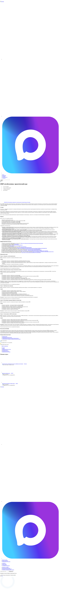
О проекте (3, 561)
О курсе (3, 346)
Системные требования (6, 564)
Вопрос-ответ (4, 562)
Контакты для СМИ (5, 565)
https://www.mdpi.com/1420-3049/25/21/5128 (34, 248)
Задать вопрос (4, 563)
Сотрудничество (4, 177)
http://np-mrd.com (23, 245)
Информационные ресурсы (6, 347)
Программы (4, 175)
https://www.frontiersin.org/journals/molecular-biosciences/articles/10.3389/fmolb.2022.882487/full (32, 246)
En (2, 574)
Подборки (3, 176)
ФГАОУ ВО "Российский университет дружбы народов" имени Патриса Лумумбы (17, 200)
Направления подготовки (6, 350)
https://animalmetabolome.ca (18, 243)
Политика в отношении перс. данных (8, 568)
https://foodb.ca (12, 244)
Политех (25, 362)
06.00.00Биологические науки (7, 335)
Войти (1, 180)
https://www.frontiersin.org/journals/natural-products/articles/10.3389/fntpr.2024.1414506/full (34, 249)
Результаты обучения (5, 349)
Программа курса (5, 348)
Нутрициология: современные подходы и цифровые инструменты (12, 362)
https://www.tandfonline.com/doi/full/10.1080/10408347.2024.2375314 (43, 250)
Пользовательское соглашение (7, 567)
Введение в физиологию (6, 371)
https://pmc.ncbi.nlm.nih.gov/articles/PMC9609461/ (32, 247)
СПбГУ (12, 371)
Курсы (3, 174)
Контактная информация (6, 566)
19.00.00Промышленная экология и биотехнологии (10, 336)
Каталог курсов (4, 558)
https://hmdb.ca (16, 242)
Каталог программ (5, 559)
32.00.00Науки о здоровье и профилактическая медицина (11, 337)
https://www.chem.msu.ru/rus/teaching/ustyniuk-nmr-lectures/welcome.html (32, 241)
